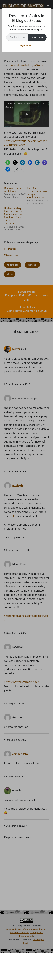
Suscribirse (37, 37)
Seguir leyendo (26, 46)
